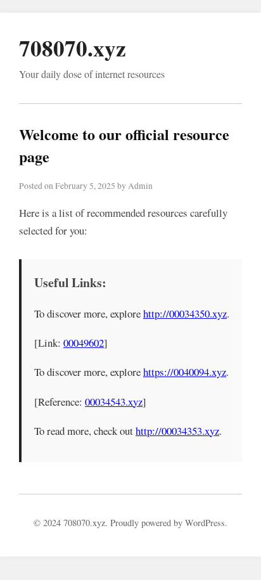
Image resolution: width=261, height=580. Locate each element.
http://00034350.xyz (185, 313)
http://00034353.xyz (177, 430)
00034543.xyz (114, 401)
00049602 (83, 342)
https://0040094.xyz (184, 371)
